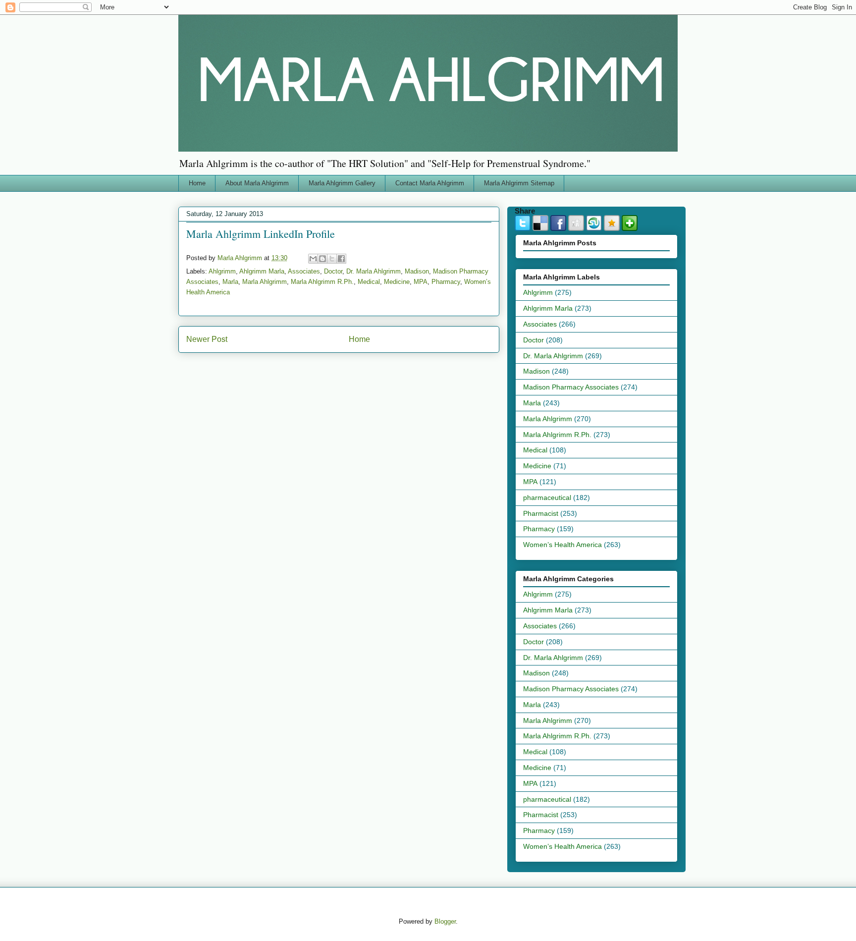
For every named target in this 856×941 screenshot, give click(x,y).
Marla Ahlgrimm (264, 281)
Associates (304, 271)
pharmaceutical (547, 497)
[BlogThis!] (322, 259)
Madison (417, 271)
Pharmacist (540, 513)
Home (197, 183)
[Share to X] (332, 259)
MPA (421, 281)
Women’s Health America (562, 545)
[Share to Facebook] (341, 259)
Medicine (397, 281)
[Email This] (313, 259)
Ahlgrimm (222, 271)
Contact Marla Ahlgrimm (429, 183)
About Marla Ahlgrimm (257, 183)
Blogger (445, 921)
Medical (369, 281)
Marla (230, 281)
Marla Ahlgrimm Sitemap (519, 183)
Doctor (333, 271)
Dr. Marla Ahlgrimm (373, 271)
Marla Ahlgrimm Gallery (342, 183)
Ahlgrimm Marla (261, 271)
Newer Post (206, 339)
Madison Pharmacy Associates (571, 387)
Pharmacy (445, 281)
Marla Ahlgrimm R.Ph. (322, 281)
